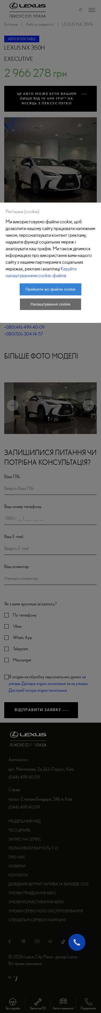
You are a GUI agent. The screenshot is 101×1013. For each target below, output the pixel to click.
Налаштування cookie (50, 304)
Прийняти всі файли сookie (50, 289)
